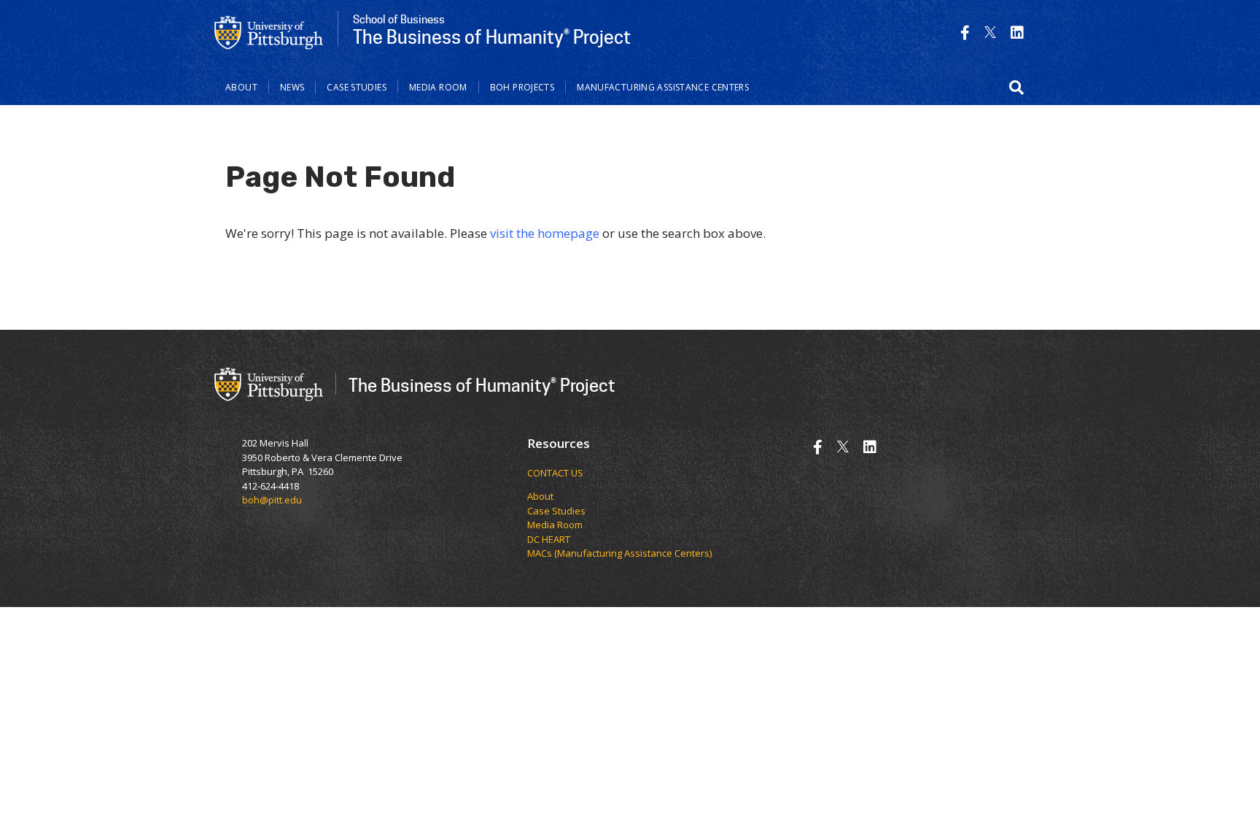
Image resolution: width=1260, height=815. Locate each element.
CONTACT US (555, 472)
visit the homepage (544, 233)
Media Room (438, 87)
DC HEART (548, 539)
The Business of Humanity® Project (482, 385)
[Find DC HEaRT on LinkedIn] (1017, 32)
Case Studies (356, 87)
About (241, 87)
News (292, 87)
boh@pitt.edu (272, 499)
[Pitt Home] (269, 31)
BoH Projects (522, 87)
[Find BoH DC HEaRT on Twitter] (990, 32)
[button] (1016, 87)
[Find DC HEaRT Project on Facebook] (965, 32)
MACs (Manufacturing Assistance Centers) (619, 553)
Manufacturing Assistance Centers (663, 87)
